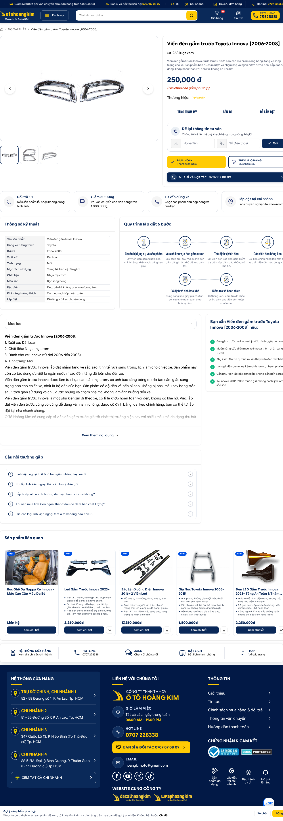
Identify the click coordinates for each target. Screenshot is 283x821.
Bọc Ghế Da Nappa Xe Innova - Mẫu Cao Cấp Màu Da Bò (30, 591)
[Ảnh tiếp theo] (148, 88)
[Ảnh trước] (10, 88)
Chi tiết (163, 815)
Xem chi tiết (31, 630)
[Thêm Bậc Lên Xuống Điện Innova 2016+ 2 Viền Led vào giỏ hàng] (166, 630)
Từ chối (262, 813)
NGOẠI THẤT (17, 29)
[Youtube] (127, 776)
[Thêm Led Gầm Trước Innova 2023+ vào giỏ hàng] (109, 630)
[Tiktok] (149, 776)
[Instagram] (138, 776)
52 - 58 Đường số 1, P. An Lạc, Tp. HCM (52, 698)
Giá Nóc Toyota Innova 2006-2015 (201, 591)
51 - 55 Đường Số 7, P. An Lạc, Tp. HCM (52, 717)
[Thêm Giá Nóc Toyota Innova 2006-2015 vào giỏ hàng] (224, 630)
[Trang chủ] (2, 29)
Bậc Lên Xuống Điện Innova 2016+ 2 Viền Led (142, 591)
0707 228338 (142, 735)
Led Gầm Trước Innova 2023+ (86, 589)
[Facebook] (116, 776)
